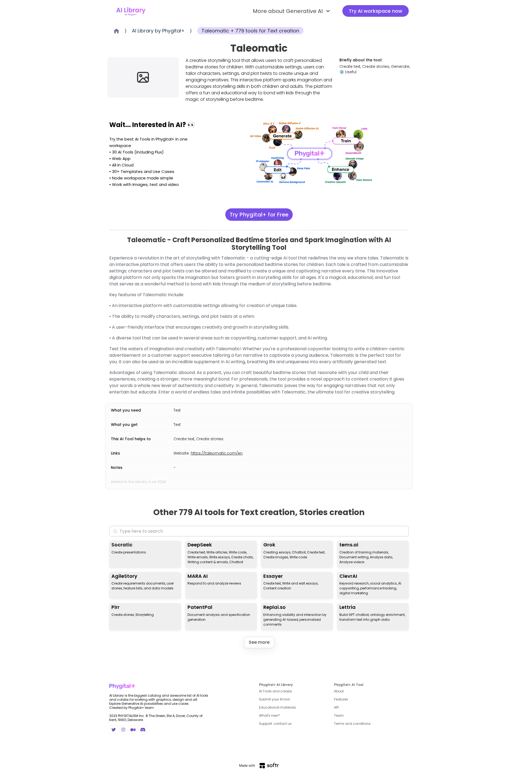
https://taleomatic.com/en (217, 453)
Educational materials (277, 707)
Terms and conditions (352, 723)
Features (341, 699)
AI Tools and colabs (275, 691)
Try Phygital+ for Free (259, 214)
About (339, 691)
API (336, 707)
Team (339, 715)
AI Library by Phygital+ (158, 30)
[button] (292, 11)
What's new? (269, 715)
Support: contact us (275, 723)
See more (259, 642)
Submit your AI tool (274, 699)
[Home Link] (130, 11)
